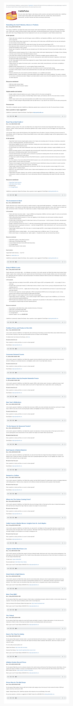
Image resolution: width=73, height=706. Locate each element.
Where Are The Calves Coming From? (18, 499)
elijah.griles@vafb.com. (53, 318)
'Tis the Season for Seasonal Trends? (18, 426)
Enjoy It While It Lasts (13, 267)
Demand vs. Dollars (12, 475)
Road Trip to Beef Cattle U (14, 122)
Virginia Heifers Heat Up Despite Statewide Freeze (22, 378)
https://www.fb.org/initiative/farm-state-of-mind (25, 650)
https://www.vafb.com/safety (21, 647)
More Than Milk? (11, 594)
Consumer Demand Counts (15, 354)
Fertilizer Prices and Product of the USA (19, 328)
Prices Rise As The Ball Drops (16, 682)
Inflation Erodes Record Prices (16, 662)
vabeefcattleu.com (15, 255)
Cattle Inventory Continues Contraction (25, 670)
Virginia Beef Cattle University (15, 182)
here (29, 337)
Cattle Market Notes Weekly (15, 184)
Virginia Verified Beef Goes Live (16, 548)
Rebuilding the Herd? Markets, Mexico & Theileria (22, 25)
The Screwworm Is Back (14, 200)
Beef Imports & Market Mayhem (16, 450)
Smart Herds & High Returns (15, 574)
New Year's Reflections (13, 402)
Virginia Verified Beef (16, 559)
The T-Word (10, 615)
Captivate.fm (30, 5)
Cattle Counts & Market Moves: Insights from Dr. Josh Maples (26, 523)
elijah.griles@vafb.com (38, 112)
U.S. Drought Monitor (13, 187)
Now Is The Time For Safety (15, 634)
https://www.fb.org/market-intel (38, 603)
